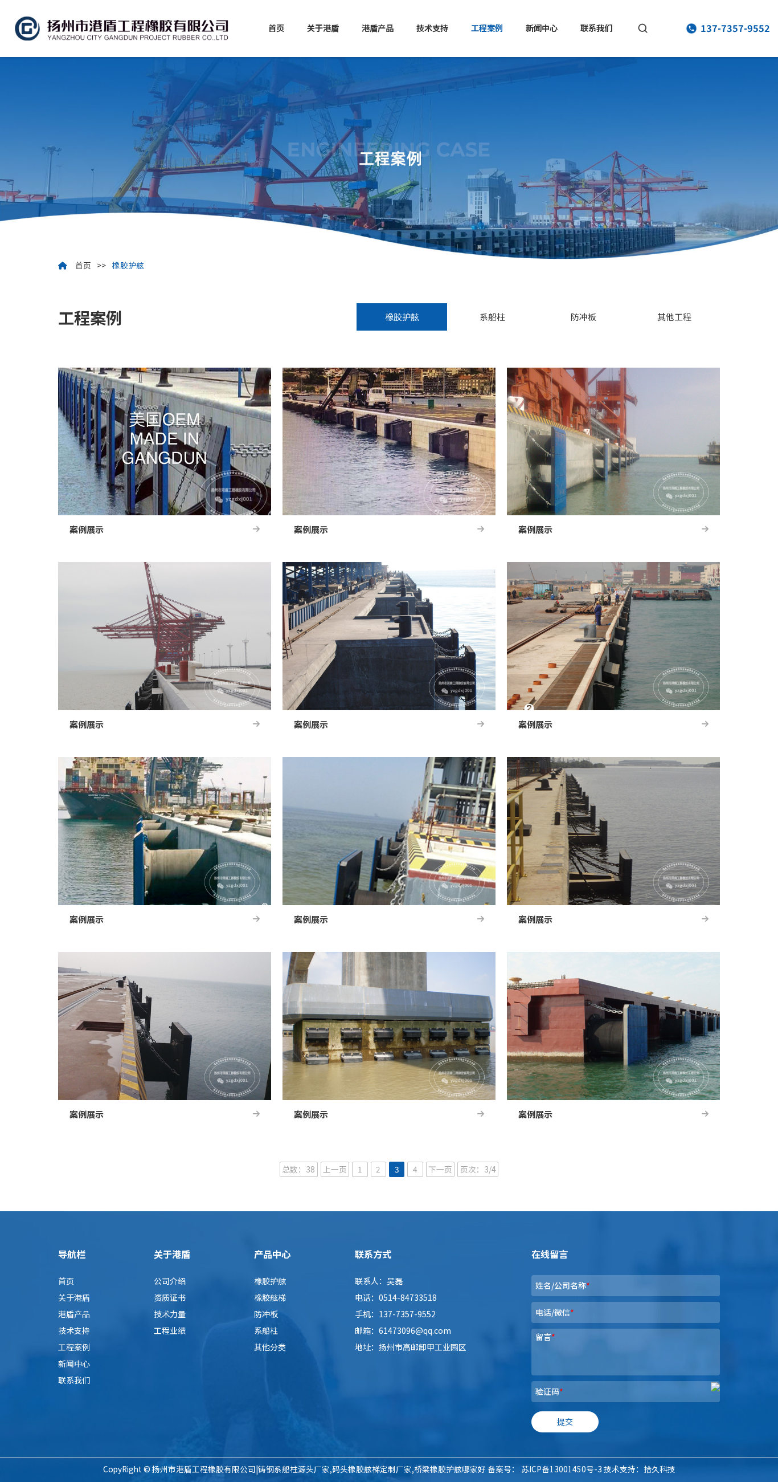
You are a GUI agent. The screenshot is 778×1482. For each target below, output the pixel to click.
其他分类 (270, 1347)
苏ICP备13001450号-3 (561, 1469)
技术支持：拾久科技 (639, 1469)
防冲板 (583, 317)
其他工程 (674, 317)
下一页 (440, 1169)
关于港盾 (323, 28)
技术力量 (170, 1314)
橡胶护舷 (128, 265)
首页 (276, 28)
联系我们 (596, 28)
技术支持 (432, 28)
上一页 (335, 1169)
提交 (565, 1421)
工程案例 (487, 28)
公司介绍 (170, 1280)
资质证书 (170, 1297)
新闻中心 (542, 28)
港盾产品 (378, 28)
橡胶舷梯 (270, 1297)
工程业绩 (170, 1330)
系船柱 (492, 317)
